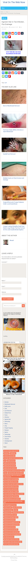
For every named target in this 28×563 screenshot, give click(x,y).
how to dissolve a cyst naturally (11, 479)
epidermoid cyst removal (9, 465)
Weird (6, 443)
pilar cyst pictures (17, 507)
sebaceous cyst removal (9, 527)
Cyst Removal (8, 410)
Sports (6, 432)
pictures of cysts (7, 507)
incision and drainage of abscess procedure (14, 493)
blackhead (6, 453)
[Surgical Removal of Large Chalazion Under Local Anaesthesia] (14, 193)
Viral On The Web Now (14, 2)
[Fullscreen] (24, 69)
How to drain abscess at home (11, 481)
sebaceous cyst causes (18, 512)
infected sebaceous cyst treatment (12, 498)
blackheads (13, 453)
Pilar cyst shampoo (8, 510)
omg (7, 11)
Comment (4, 262)
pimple (15, 510)
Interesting (7, 421)
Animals (7, 402)
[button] (14, 63)
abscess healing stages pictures (11, 450)
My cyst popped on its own (10, 505)
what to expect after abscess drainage (12, 541)
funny (5, 472)
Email (3, 286)
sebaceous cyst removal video (11, 529)
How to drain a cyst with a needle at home (13, 484)
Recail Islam (5, 27)
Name (3, 280)
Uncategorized (8, 441)
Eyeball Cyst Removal (9, 154)
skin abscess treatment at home (11, 539)
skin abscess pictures (9, 536)
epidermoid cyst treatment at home (12, 470)
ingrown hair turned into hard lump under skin (13, 502)
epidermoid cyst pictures (9, 463)
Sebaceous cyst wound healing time (12, 534)
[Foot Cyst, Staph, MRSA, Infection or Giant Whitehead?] (14, 121)
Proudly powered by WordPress (8, 556)
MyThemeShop (13, 557)
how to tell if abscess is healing (11, 491)
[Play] (3, 69)
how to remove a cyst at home (11, 489)
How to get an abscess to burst (11, 486)
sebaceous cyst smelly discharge (11, 532)
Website (4, 292)
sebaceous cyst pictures (9, 519)
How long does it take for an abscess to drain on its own (13, 476)
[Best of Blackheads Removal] (14, 96)
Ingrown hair (8, 419)
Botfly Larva (7, 406)
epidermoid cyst (11, 460)
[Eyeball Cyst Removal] (14, 145)
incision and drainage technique (11, 496)
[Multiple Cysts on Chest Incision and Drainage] (14, 169)
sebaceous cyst (7, 512)
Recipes (7, 430)
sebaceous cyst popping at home (11, 524)
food (23, 470)
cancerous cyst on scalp (9, 455)
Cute (6, 408)
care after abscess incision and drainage (13, 458)
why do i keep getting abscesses (11, 544)
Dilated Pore (8, 413)
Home (2, 11)
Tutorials (7, 438)
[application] (14, 63)
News (6, 423)
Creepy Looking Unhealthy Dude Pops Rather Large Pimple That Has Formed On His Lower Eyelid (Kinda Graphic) (14, 228)
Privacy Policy (14, 560)
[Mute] (22, 69)
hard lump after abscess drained (15, 472)
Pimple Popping (9, 428)
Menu (3, 8)
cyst (6, 82)
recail (12, 240)
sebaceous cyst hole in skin (10, 514)
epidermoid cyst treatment (10, 468)
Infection (7, 417)
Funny (6, 415)
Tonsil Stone (8, 436)
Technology (7, 434)
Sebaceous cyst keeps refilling (11, 517)
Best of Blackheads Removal (11, 106)
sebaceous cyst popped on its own (11, 522)
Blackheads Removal (10, 404)
